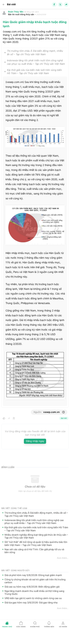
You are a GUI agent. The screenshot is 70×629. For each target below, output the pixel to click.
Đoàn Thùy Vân (15, 11)
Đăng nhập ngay (35, 441)
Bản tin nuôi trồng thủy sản (21, 14)
